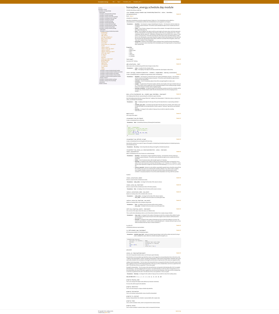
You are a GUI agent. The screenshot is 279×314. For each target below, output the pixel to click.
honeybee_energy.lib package (106, 21)
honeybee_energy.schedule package (108, 28)
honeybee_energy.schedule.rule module (109, 73)
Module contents (104, 77)
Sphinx (106, 312)
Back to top (178, 311)
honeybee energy (103, 2)
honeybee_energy (102, 9)
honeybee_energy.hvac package (107, 19)
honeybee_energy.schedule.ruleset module (110, 74)
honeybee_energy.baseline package (108, 13)
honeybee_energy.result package (107, 26)
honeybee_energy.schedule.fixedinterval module (111, 72)
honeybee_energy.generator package (108, 18)
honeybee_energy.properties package (108, 25)
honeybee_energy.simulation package (108, 79)
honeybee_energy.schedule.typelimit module (110, 76)
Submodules (103, 29)
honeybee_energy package (105, 10)
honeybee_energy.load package (107, 22)
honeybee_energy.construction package (109, 16)
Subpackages (102, 12)
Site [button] (114, 1)
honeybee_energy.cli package (106, 15)
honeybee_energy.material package (108, 24)
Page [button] (118, 1)
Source (144, 0)
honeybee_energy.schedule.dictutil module (110, 70)
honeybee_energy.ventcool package (108, 80)
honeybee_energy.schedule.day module (109, 31)
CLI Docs (100, 8)
